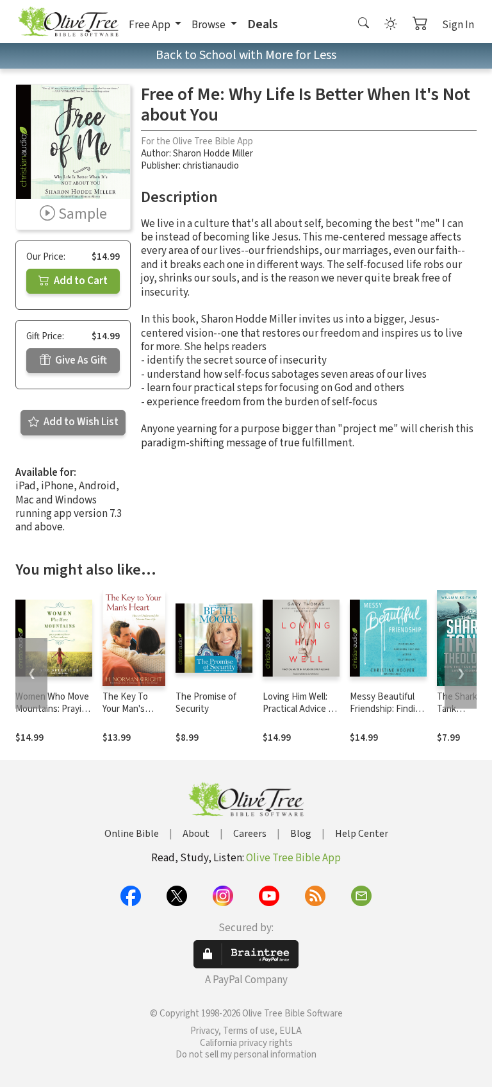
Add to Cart (80, 281)
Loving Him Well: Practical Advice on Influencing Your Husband (300, 715)
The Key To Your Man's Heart (125, 709)
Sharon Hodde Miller (213, 153)
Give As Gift (80, 360)
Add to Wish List (80, 422)
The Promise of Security (206, 703)
